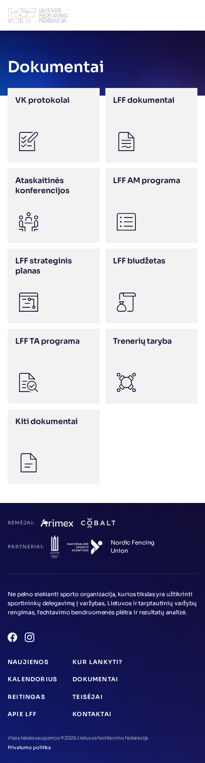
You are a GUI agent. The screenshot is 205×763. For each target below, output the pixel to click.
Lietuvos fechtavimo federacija (112, 738)
